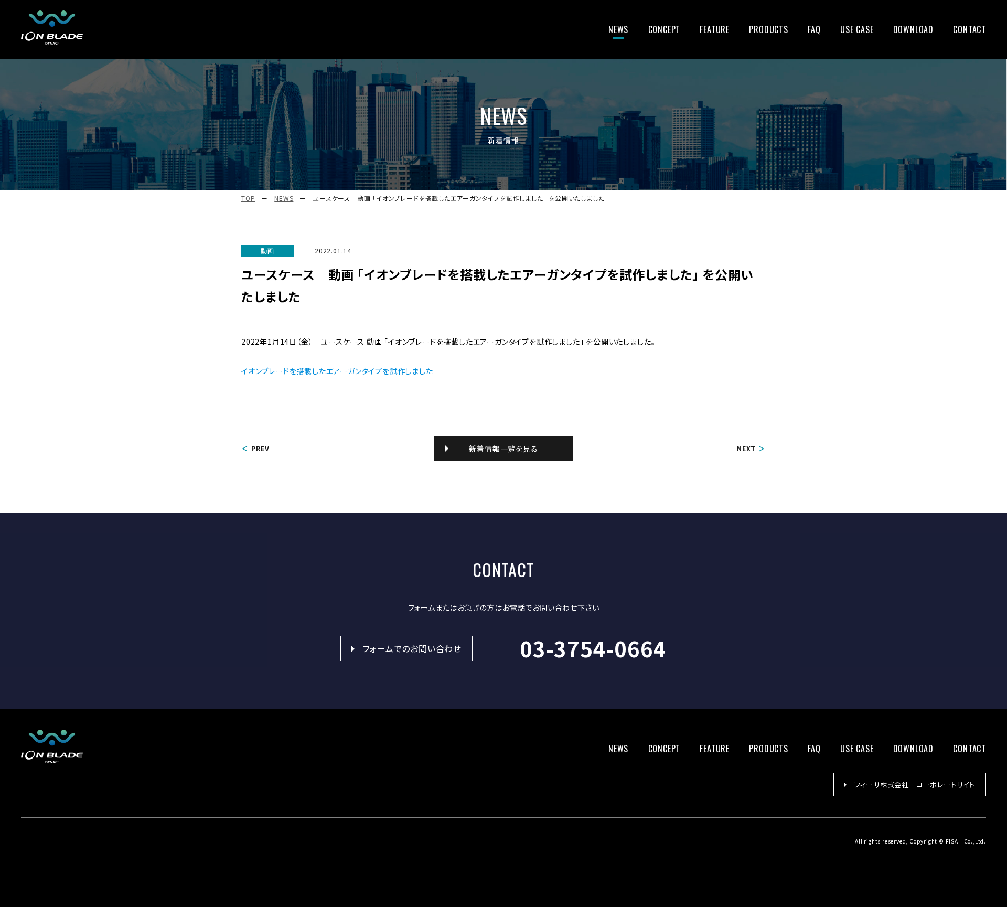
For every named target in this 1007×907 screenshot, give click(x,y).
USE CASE (856, 29)
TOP (248, 198)
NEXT (746, 448)
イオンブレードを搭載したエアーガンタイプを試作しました (337, 371)
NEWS (618, 29)
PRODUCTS (768, 29)
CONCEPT (664, 29)
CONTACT (969, 29)
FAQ (814, 29)
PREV (260, 448)
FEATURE (715, 29)
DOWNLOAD (913, 29)
